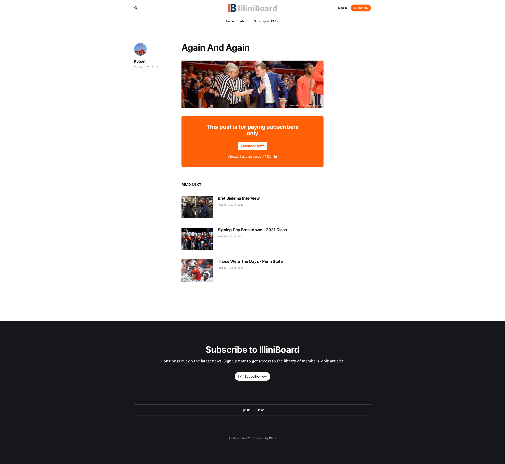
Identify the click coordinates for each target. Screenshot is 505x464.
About (244, 21)
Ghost (273, 438)
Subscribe (361, 7)
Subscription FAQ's (266, 21)
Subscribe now (252, 146)
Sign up (245, 410)
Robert (140, 61)
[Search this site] (136, 8)
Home (230, 21)
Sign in (342, 7)
